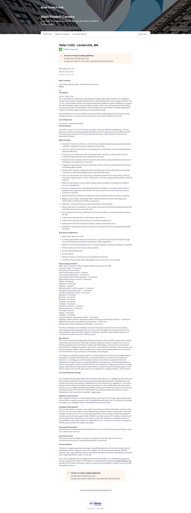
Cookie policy (100, 508)
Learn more (96, 392)
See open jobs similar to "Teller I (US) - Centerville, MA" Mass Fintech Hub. (88, 61)
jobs (47, 34)
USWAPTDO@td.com (123, 461)
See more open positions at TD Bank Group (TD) (95, 490)
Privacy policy (91, 508)
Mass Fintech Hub (52, 7)
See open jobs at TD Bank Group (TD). (76, 58)
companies (62, 34)
